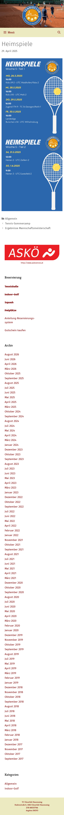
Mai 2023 (10, 478)
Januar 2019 (11, 682)
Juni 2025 (10, 392)
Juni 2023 (10, 473)
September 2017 (14, 758)
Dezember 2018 (14, 687)
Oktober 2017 (12, 754)
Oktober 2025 (13, 373)
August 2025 (12, 383)
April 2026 (10, 364)
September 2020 (14, 592)
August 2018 (12, 706)
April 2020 (10, 616)
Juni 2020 (10, 606)
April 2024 (10, 435)
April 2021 (10, 573)
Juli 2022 (9, 511)
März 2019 (10, 673)
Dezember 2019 (14, 635)
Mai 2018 (10, 720)
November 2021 (14, 540)
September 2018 (14, 701)
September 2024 (14, 416)
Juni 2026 (10, 359)
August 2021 (12, 554)
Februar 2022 (12, 530)
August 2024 (12, 421)
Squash (9, 302)
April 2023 (10, 483)
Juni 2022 (10, 516)
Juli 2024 (10, 426)
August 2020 (12, 597)
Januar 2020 (11, 630)
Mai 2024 (10, 430)
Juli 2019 (9, 658)
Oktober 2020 (13, 587)
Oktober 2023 (12, 454)
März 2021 (10, 578)
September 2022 (14, 506)
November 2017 (14, 749)
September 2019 (14, 649)
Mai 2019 (10, 663)
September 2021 (14, 549)
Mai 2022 (10, 521)
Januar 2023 (11, 492)
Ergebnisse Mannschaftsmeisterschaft (27, 228)
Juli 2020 (10, 601)
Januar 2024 (11, 445)
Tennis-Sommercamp (17, 223)
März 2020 (10, 620)
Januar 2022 (11, 535)
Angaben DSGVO (32, 810)
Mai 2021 (10, 568)
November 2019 (14, 639)
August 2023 (12, 464)
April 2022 (10, 525)
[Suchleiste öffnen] (59, 32)
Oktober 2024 (13, 411)
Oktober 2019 (12, 644)
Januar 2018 (11, 739)
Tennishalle (11, 286)
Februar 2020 (12, 625)
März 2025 (10, 407)
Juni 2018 (10, 716)
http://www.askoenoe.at (32, 263)
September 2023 (14, 459)
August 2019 (12, 654)
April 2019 (10, 668)
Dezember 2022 (14, 497)
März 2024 (10, 440)
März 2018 (10, 730)
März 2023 (10, 487)
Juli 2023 (9, 468)
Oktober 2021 (12, 544)
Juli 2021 (9, 559)
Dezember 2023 (14, 449)
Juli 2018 (9, 711)
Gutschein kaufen (15, 330)
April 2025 (10, 402)
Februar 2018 (12, 735)
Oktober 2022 (12, 502)
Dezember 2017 (13, 744)
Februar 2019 (12, 678)
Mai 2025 (10, 397)
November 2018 (14, 692)
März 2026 (10, 368)
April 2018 (10, 725)
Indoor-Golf (12, 294)
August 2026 (12, 354)
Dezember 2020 (14, 582)
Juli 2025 (10, 387)
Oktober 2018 (12, 697)
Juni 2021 (10, 563)
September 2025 (14, 378)
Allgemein (11, 218)
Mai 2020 (10, 611)
